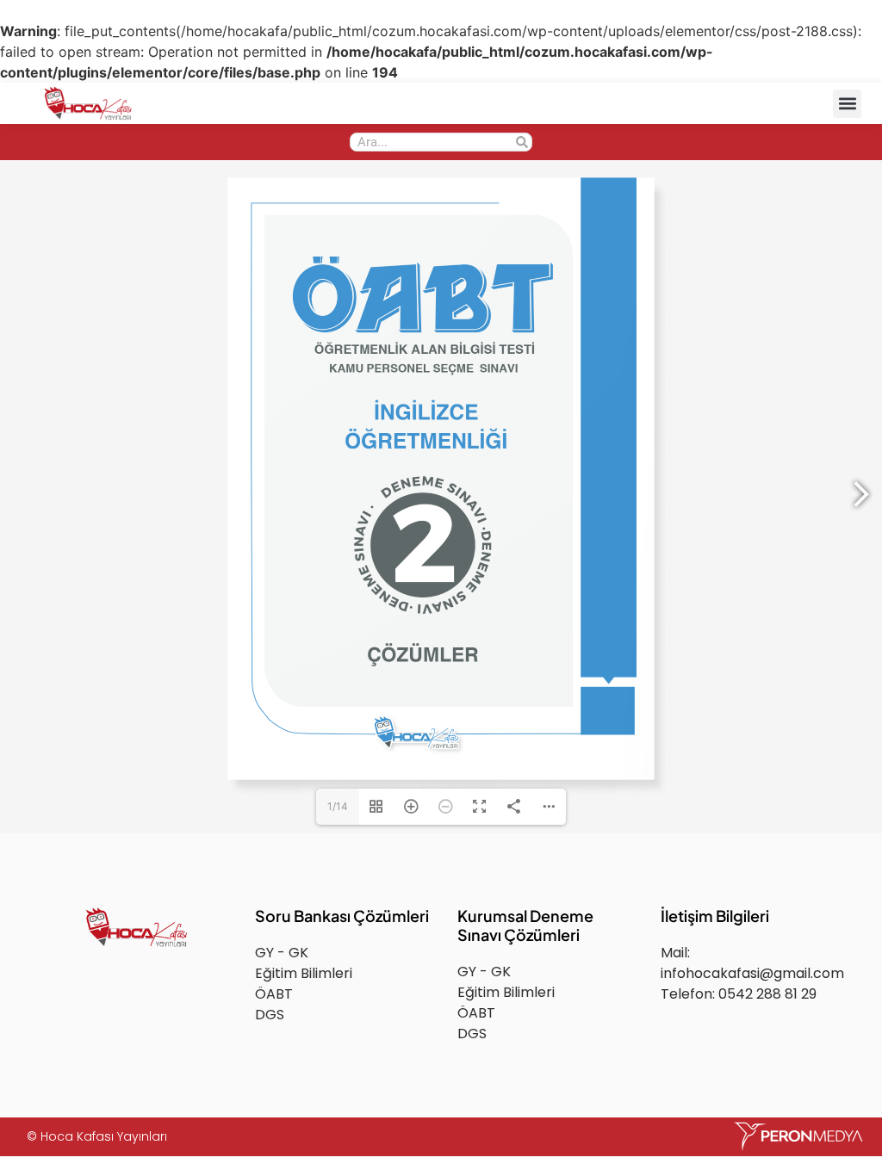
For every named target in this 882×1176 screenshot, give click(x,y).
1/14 (337, 806)
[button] (847, 104)
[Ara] (521, 142)
